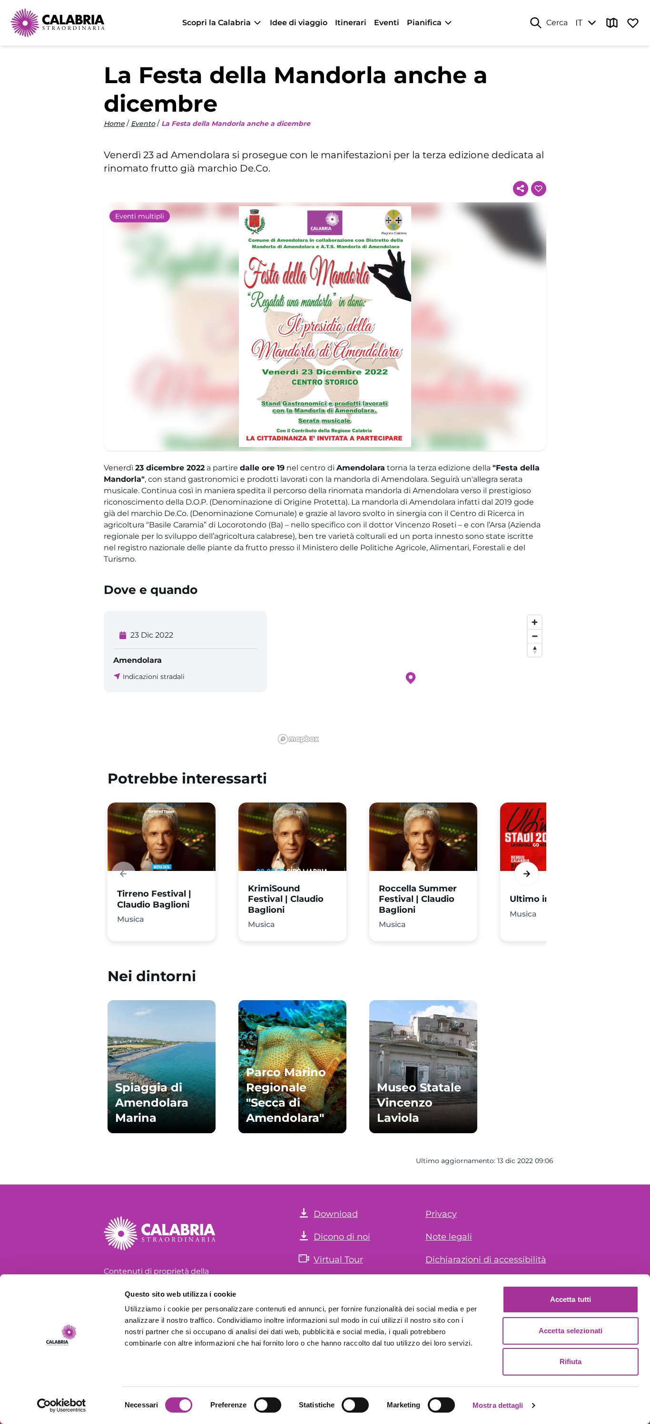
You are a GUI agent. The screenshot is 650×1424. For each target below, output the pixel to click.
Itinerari (350, 22)
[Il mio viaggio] (633, 22)
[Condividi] (520, 188)
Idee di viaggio (298, 22)
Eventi (386, 22)
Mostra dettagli (498, 1405)
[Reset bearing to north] (535, 650)
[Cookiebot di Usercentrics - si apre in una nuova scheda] (61, 1405)
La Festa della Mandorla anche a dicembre (235, 123)
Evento (143, 123)
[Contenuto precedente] (123, 873)
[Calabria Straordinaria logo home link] (58, 23)
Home (114, 123)
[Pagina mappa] (612, 22)
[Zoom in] (535, 622)
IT (578, 23)
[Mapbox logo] (298, 739)
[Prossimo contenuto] (526, 873)
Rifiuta (571, 1361)
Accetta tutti (570, 1299)
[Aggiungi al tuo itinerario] (538, 188)
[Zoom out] (535, 636)
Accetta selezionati (570, 1331)
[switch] (267, 1405)
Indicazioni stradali (154, 676)
